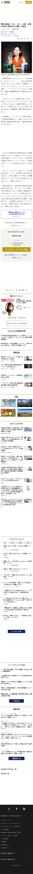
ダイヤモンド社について (8, 859)
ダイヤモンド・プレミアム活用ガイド (11, 826)
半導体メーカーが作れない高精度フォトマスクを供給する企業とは (16, 682)
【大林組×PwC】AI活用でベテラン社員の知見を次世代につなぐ (16, 676)
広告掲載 (3, 841)
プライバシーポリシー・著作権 (9, 835)
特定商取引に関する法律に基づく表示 (11, 832)
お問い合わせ (4, 845)
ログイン (21, 2)
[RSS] (24, 809)
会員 (28, 543)
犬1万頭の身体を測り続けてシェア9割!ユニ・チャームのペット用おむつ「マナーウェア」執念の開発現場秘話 (16, 337)
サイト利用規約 (5, 829)
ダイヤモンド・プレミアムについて (10, 823)
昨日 (12, 543)
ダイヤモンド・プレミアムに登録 (16, 249)
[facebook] (16, 809)
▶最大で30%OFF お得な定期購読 (16, 323)
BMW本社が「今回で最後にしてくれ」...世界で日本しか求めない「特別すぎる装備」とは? (16, 344)
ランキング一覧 (16, 631)
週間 (20, 543)
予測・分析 (4, 34)
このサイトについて (6, 820)
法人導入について (5, 848)
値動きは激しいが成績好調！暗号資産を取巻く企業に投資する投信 (16, 695)
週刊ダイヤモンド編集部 (7, 32)
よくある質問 (4, 838)
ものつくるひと (12, 34)
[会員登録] (28, 2)
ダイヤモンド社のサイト (8, 853)
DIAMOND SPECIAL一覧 (8, 769)
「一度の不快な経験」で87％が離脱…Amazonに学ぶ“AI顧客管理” (16, 670)
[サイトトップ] (7, 2)
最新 (4, 543)
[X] (9, 809)
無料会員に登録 (16, 236)
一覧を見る (16, 701)
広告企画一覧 (5, 773)
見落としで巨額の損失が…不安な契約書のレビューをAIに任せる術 (16, 689)
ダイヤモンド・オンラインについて (11, 816)
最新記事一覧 (16, 758)
